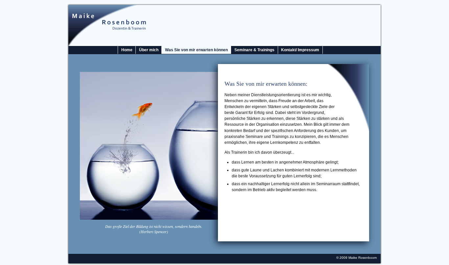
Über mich (148, 50)
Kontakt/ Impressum (300, 50)
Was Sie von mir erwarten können (196, 50)
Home (126, 50)
